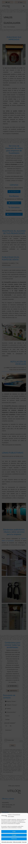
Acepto (14, 831)
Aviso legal (24, 842)
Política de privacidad (17, 842)
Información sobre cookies (7, 842)
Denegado (14, 835)
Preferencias (14, 838)
